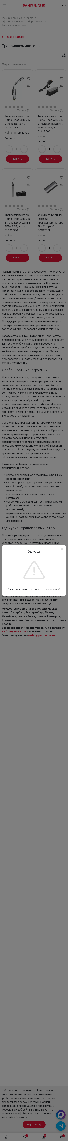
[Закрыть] (62, 549)
